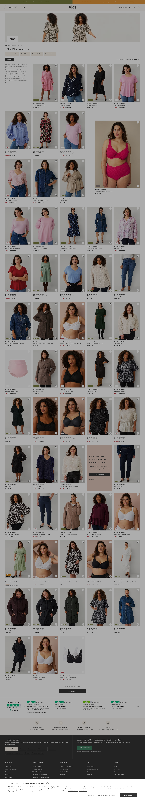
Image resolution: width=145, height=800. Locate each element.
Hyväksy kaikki (128, 795)
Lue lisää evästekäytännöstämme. (77, 791)
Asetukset (91, 795)
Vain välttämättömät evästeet (107, 795)
